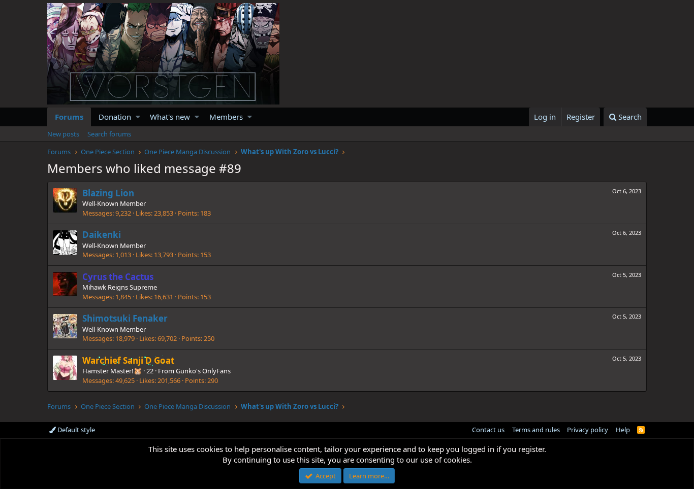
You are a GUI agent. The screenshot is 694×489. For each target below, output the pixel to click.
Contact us (488, 429)
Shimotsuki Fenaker (125, 318)
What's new (170, 117)
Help (623, 429)
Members (226, 117)
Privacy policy (587, 429)
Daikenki (101, 234)
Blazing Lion (108, 193)
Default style (75, 429)
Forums (69, 117)
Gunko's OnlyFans (203, 370)
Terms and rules (536, 429)
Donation (115, 117)
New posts (63, 133)
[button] (138, 117)
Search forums (109, 133)
